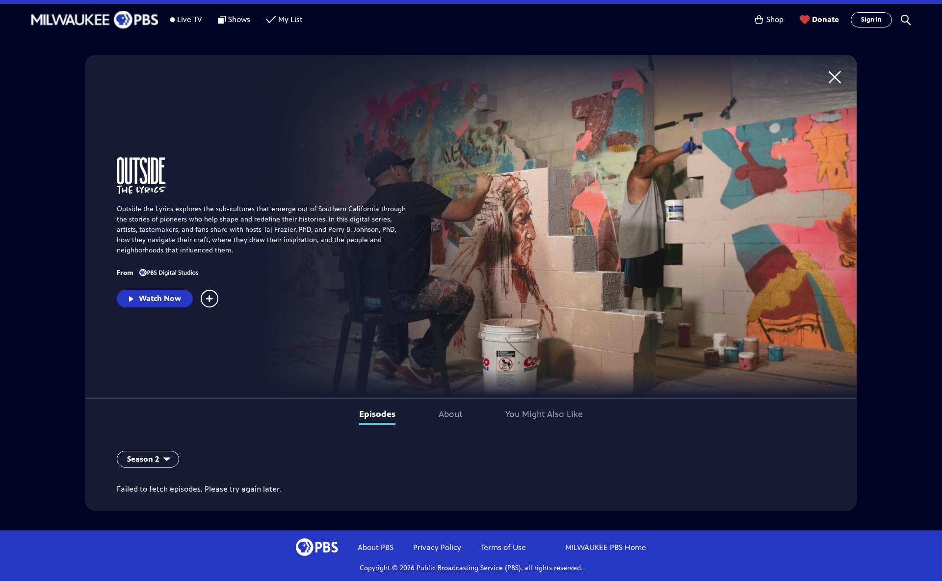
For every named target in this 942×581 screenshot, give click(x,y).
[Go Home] (835, 77)
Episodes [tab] (377, 414)
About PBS (375, 547)
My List (290, 19)
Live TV (189, 19)
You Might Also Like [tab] (544, 414)
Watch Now (160, 298)
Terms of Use (503, 547)
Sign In (871, 20)
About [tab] (450, 414)
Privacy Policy (437, 547)
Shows (239, 19)
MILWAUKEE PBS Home (605, 547)
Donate (825, 19)
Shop (775, 19)
